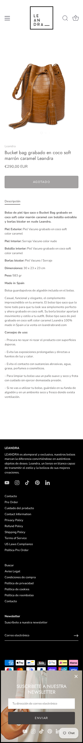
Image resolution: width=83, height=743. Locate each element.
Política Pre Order (17, 550)
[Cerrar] (76, 676)
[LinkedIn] (58, 731)
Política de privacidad (19, 583)
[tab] (15, 201)
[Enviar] (76, 635)
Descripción (12, 201)
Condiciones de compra (20, 577)
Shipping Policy (15, 532)
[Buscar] (65, 19)
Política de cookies (17, 589)
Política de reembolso (19, 595)
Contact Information (18, 514)
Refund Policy (14, 526)
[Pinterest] (49, 731)
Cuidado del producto (19, 508)
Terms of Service (16, 538)
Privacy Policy (14, 520)
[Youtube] (25, 731)
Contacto (11, 496)
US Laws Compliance (19, 544)
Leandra (10, 146)
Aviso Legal (12, 571)
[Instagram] (33, 731)
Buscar (9, 565)
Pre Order (11, 502)
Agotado (41, 182)
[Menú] (7, 18)
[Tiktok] (41, 731)
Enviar (41, 718)
